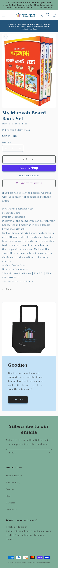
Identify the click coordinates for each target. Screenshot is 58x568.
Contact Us (12, 509)
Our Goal (18, 400)
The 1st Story (13, 482)
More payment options (29, 175)
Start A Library (14, 475)
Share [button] (9, 289)
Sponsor (10, 489)
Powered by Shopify (43, 563)
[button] (3, 15)
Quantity (6, 142)
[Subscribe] (48, 452)
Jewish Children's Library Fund (25, 563)
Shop (8, 496)
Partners (10, 503)
